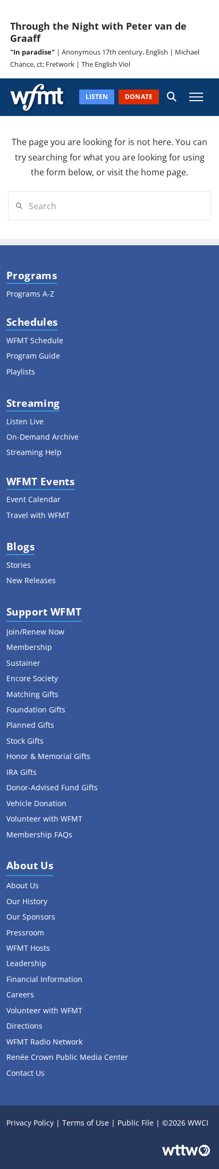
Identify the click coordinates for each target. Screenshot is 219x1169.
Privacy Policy (30, 1123)
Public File (135, 1123)
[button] (171, 97)
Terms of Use (85, 1123)
